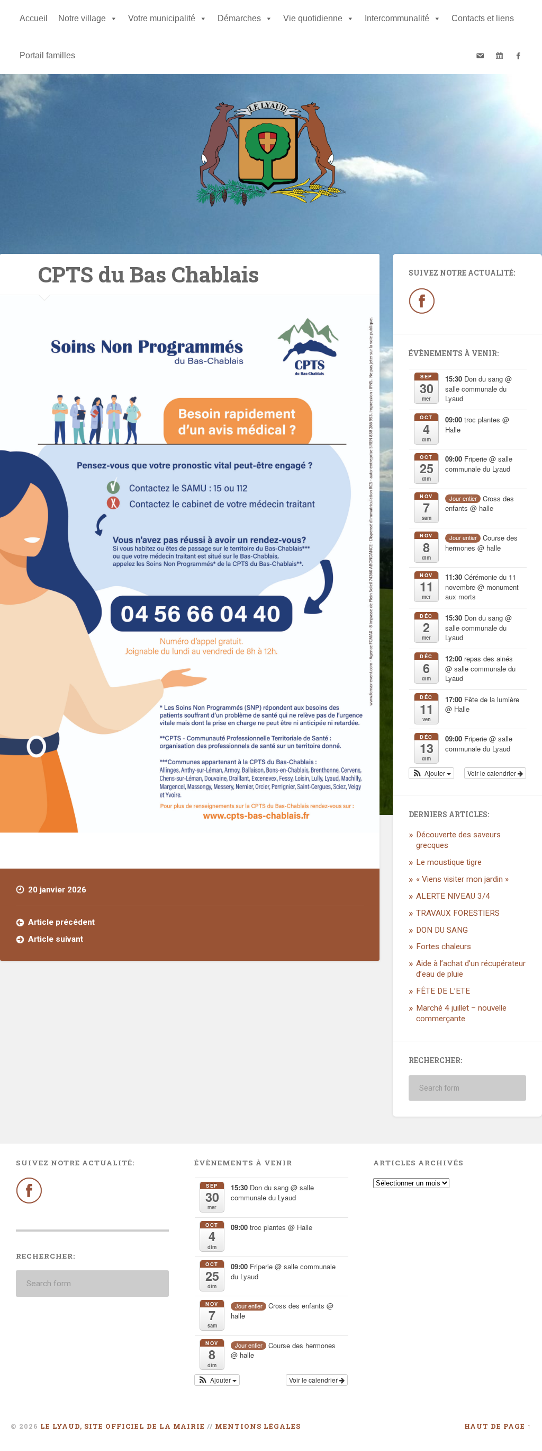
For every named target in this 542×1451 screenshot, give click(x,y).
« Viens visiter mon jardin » (462, 879)
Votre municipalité (161, 18)
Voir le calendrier (492, 772)
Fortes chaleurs (443, 946)
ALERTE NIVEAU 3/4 (453, 896)
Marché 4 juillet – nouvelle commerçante (461, 1013)
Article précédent (61, 922)
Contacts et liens (482, 18)
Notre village (82, 18)
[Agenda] (499, 55)
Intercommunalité (397, 18)
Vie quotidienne (312, 18)
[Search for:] (467, 1088)
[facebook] (518, 55)
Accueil (34, 18)
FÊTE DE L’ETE (443, 991)
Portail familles (47, 55)
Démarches (239, 18)
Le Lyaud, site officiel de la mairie (122, 1426)
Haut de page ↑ (497, 1426)
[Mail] (480, 55)
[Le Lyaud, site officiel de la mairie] (271, 156)
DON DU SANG (442, 930)
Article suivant (55, 939)
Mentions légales (258, 1426)
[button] (431, 773)
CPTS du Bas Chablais (148, 274)
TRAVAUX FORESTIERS (458, 913)
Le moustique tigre (449, 862)
